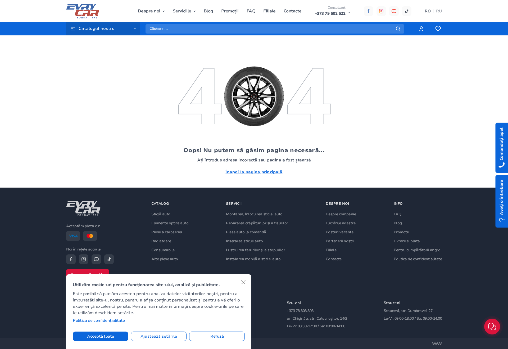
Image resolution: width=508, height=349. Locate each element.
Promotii (401, 232)
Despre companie (341, 214)
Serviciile (182, 11)
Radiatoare (161, 241)
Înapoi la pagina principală (253, 172)
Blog (208, 11)
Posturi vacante (339, 232)
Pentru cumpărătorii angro (417, 250)
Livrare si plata (407, 241)
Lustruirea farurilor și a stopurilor (255, 250)
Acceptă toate (100, 336)
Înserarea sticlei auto (244, 241)
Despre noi (149, 11)
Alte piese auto (164, 259)
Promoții (230, 11)
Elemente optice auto (169, 223)
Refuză (217, 336)
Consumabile (163, 250)
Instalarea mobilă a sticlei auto (253, 259)
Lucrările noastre (341, 223)
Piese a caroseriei (166, 232)
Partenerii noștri (340, 241)
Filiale (269, 11)
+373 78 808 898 (300, 310)
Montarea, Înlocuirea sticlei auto (254, 214)
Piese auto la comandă (246, 232)
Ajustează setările (158, 336)
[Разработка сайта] (437, 343)
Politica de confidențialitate (418, 259)
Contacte (293, 11)
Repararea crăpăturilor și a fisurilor (257, 223)
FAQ (251, 11)
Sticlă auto (160, 214)
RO (428, 11)
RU (439, 11)
